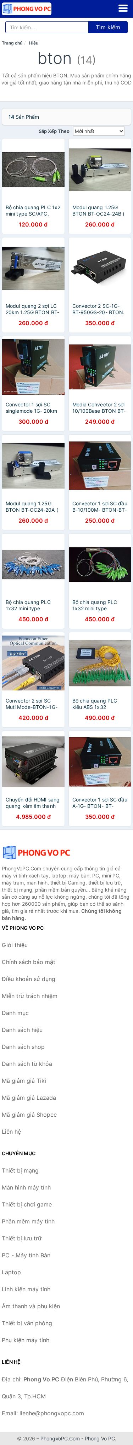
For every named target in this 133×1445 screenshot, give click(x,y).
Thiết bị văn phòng (27, 1323)
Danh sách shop (23, 1046)
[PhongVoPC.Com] (36, 9)
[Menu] (123, 8)
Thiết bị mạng (20, 1170)
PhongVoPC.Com (60, 1438)
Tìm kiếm (108, 27)
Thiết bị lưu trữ (21, 1238)
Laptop (11, 1272)
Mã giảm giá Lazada (29, 1097)
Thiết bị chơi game (27, 1204)
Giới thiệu (15, 944)
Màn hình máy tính (26, 1187)
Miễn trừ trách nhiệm (29, 995)
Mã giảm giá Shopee (29, 1114)
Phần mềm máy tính (28, 1221)
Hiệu (33, 43)
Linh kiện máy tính (26, 1289)
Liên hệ (11, 1131)
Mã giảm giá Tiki (24, 1080)
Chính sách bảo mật (28, 961)
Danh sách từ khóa (27, 1063)
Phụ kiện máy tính (25, 1340)
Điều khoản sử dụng (28, 978)
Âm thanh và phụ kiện (31, 1306)
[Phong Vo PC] (37, 853)
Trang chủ (12, 43)
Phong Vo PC (100, 1438)
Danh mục (15, 1012)
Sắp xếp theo (54, 131)
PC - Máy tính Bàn (26, 1255)
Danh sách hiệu (22, 1029)
